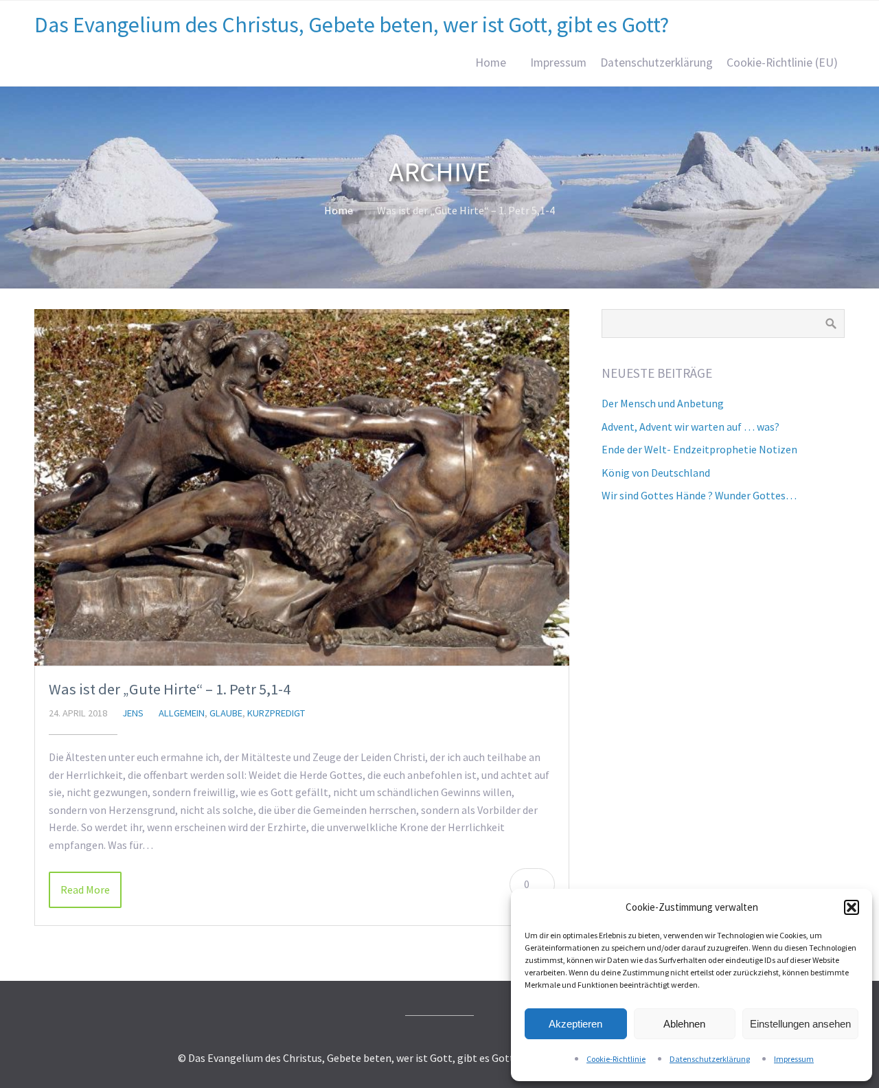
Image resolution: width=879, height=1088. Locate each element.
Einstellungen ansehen (800, 1024)
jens (133, 713)
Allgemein (182, 713)
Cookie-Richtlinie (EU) (782, 62)
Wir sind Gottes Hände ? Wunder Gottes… (699, 495)
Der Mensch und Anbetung (663, 403)
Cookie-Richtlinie (616, 1059)
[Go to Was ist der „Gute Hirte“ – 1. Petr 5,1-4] (301, 487)
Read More (85, 889)
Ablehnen (684, 1024)
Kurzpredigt (276, 713)
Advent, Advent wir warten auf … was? (690, 426)
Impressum (794, 1059)
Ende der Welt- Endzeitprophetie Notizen (699, 449)
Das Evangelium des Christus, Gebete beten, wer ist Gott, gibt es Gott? (351, 24)
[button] (851, 907)
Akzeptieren (575, 1024)
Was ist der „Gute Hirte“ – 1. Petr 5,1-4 (169, 689)
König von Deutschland (656, 472)
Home (490, 62)
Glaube (225, 713)
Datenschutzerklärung (710, 1059)
